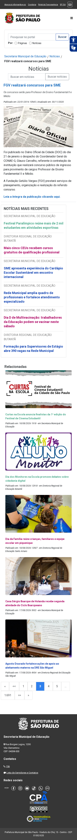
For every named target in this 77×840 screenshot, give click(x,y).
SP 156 (63, 5)
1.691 (7, 695)
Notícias (36, 43)
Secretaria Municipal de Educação (25, 56)
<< (14, 686)
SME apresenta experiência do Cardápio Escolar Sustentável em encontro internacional (33, 272)
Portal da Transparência (48, 5)
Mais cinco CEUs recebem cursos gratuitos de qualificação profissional (31, 250)
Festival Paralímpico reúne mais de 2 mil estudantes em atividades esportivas (33, 225)
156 (8, 766)
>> (19, 695)
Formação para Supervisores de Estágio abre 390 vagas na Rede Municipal (33, 349)
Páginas (22, 43)
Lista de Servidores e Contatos (22, 772)
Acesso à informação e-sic (15, 5)
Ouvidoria (32, 5)
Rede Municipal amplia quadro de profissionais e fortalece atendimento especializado (32, 297)
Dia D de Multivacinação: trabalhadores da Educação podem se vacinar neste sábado (33, 322)
